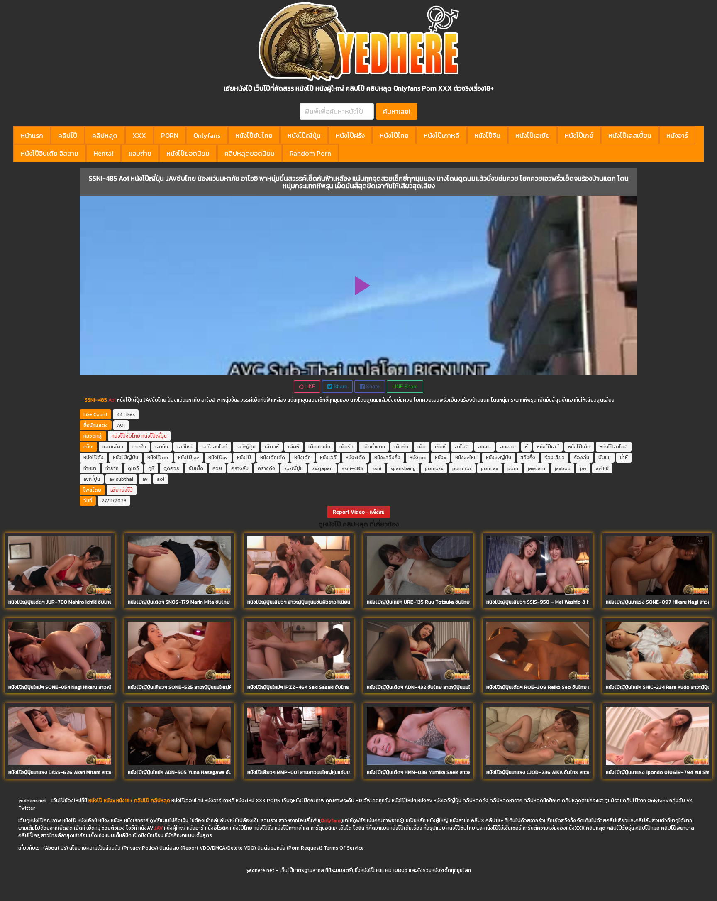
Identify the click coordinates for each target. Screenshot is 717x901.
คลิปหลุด (104, 135)
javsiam (536, 468)
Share (339, 386)
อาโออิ (462, 446)
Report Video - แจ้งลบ (359, 512)
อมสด (484, 446)
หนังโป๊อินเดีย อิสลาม (49, 153)
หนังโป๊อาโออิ (614, 446)
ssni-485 (352, 468)
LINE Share (405, 386)
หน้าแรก (32, 135)
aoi (160, 479)
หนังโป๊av (218, 457)
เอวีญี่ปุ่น (246, 446)
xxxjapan (322, 468)
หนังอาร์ (677, 135)
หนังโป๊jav (188, 457)
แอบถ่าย (140, 153)
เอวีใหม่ (185, 446)
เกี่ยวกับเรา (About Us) (43, 848)
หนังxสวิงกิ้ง (387, 457)
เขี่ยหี (440, 446)
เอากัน (161, 446)
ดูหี (151, 468)
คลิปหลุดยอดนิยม (249, 153)
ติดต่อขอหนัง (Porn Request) (289, 848)
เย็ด (421, 446)
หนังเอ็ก (302, 457)
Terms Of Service (344, 848)
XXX (139, 135)
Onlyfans (206, 135)
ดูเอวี (133, 468)
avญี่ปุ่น (91, 479)
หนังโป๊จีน (487, 135)
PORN (169, 135)
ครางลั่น (240, 468)
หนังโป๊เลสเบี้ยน (629, 135)
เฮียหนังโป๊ (121, 490)
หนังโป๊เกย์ (579, 135)
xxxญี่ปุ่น (293, 468)
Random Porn (310, 153)
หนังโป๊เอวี (548, 446)
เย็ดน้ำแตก (374, 446)
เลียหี (293, 446)
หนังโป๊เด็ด (579, 446)
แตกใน (139, 446)
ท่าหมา (89, 468)
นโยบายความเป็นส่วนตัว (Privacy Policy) (113, 848)
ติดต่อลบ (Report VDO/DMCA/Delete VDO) (207, 848)
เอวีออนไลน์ (214, 446)
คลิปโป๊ (67, 135)
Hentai (103, 153)
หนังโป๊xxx (158, 457)
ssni (376, 468)
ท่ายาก (112, 468)
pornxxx (434, 468)
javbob (562, 468)
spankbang (403, 468)
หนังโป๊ (244, 457)
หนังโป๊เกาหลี (441, 135)
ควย (217, 468)
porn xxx (462, 468)
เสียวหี (272, 446)
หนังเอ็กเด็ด (272, 457)
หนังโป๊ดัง (93, 457)
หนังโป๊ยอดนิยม (188, 153)
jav (583, 468)
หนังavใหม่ (466, 457)
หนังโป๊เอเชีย (532, 135)
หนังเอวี (328, 457)
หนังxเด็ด (355, 457)
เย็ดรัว (346, 446)
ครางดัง (266, 468)
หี (526, 446)
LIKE (309, 386)
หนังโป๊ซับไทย (254, 135)
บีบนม (604, 457)
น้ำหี (624, 457)
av (145, 479)
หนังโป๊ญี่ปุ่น (304, 135)
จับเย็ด (196, 468)
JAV (158, 828)
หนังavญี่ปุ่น (498, 457)
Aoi (112, 400)
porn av (489, 468)
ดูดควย (171, 468)
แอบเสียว (112, 446)
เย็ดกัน (401, 446)
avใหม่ (602, 468)
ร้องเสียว (554, 457)
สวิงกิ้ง (527, 457)
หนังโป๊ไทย (394, 135)
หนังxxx (418, 457)
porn (512, 468)
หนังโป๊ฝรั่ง (350, 135)
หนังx (440, 457)
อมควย (508, 446)
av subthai (121, 479)
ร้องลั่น (581, 457)
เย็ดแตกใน (319, 446)
